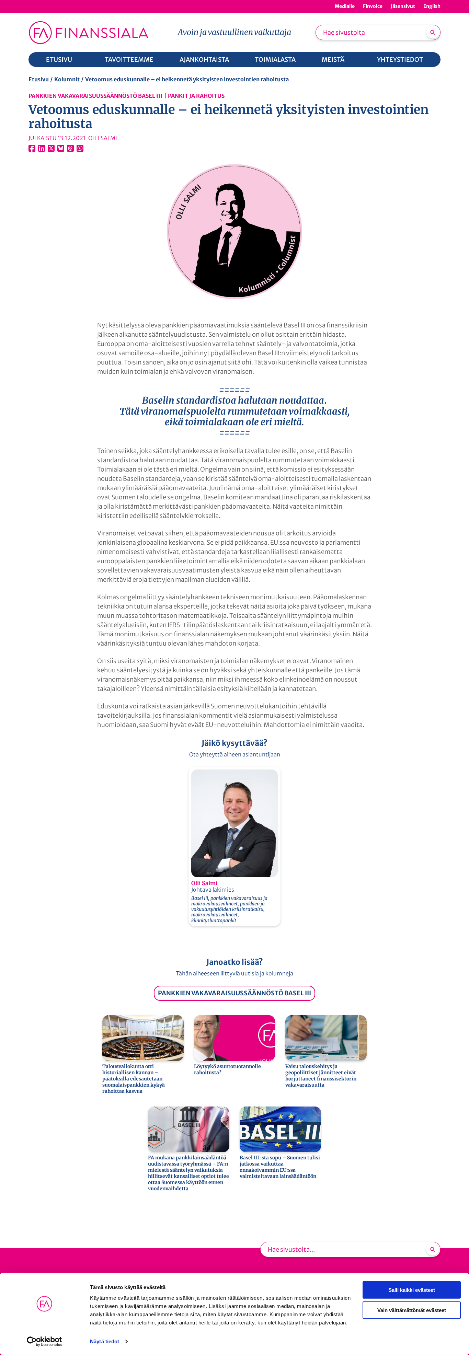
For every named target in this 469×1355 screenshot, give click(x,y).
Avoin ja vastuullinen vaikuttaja (234, 32)
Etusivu (38, 79)
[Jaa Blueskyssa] (60, 148)
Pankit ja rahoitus (196, 95)
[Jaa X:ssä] (51, 148)
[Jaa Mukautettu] (70, 148)
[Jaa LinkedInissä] (41, 148)
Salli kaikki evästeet (411, 1290)
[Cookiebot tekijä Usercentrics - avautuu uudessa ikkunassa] (44, 1341)
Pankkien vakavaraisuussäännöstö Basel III (95, 95)
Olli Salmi (204, 883)
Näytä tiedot (104, 1341)
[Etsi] (432, 32)
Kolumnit (67, 79)
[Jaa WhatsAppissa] (80, 148)
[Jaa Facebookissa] (31, 148)
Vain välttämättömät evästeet (411, 1310)
